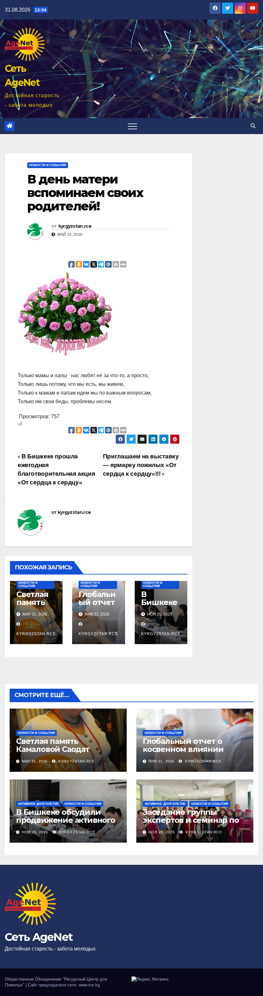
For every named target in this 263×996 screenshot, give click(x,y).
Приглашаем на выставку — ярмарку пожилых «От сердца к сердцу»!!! (141, 465)
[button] (253, 126)
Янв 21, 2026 (161, 761)
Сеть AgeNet (38, 937)
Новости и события (47, 165)
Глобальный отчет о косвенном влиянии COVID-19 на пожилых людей (185, 753)
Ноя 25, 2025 (35, 832)
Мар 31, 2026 (34, 761)
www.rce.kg (89, 985)
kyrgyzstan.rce (74, 226)
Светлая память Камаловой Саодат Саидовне (52, 749)
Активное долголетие (38, 803)
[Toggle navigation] (132, 126)
